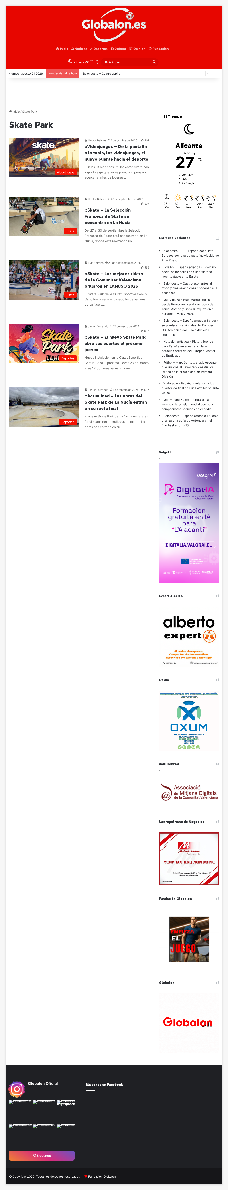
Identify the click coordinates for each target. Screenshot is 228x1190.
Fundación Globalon (102, 1176)
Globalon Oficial (43, 1083)
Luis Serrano (96, 262)
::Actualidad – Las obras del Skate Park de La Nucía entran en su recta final (116, 402)
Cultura (120, 49)
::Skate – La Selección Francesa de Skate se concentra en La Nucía (108, 216)
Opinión (139, 49)
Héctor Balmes (97, 140)
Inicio (63, 49)
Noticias (80, 49)
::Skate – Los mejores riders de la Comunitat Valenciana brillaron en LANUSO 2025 (114, 280)
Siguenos (43, 1155)
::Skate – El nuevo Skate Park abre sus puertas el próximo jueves (115, 343)
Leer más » (98, 187)
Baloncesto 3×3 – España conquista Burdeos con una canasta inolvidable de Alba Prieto (190, 255)
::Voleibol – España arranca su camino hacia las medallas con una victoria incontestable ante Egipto (189, 271)
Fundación (160, 49)
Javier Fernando (98, 326)
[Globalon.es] (114, 25)
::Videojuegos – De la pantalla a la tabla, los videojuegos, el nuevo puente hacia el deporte (116, 153)
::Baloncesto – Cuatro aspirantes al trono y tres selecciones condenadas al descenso (140, 73)
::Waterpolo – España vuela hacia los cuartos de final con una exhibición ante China (190, 388)
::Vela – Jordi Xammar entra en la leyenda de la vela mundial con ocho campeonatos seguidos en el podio (188, 404)
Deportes (100, 49)
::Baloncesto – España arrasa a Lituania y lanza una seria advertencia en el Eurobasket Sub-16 (190, 420)
